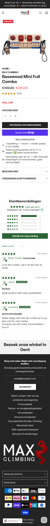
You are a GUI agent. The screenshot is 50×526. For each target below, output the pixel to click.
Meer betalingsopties (25, 139)
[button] (12, 216)
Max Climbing (10, 72)
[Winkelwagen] (46, 13)
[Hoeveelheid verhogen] (15, 116)
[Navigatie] (3, 13)
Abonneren (25, 387)
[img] (8, 253)
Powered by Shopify (25, 522)
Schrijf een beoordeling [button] (25, 236)
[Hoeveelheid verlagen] (5, 116)
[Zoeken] (40, 13)
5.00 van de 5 (32, 206)
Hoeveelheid (10, 110)
